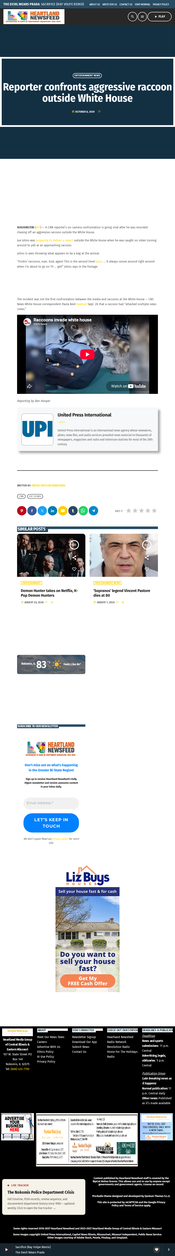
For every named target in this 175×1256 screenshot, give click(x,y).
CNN (21, 496)
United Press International (84, 415)
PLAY (159, 17)
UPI (38, 227)
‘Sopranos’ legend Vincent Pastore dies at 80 (121, 593)
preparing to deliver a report (54, 240)
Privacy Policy (46, 1061)
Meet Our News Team (50, 1037)
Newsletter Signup (84, 1037)
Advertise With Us (48, 1047)
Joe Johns (35, 496)
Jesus (99, 261)
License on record (153, 1184)
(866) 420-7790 (20, 1069)
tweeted (81, 304)
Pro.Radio (97, 1196)
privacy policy (60, 838)
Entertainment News (87, 75)
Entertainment (31, 583)
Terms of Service (133, 1205)
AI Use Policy (45, 1057)
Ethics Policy (45, 1052)
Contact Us (79, 1052)
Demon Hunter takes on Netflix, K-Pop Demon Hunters (49, 593)
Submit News (80, 1047)
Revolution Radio (118, 1047)
